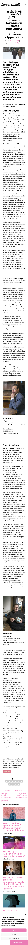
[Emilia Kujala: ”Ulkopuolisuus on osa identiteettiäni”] (14, 842)
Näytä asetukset (14, 938)
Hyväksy (14, 930)
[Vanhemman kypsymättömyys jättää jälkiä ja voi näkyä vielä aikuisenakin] (14, 901)
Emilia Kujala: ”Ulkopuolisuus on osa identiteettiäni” (14, 854)
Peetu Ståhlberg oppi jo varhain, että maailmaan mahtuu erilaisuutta (14, 827)
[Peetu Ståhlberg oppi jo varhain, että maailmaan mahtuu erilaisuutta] (14, 814)
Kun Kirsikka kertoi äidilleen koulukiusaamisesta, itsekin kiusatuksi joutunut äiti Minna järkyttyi (14, 883)
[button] (26, 914)
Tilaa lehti (6, 771)
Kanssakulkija (15, 43)
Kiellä (14, 934)
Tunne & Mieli (14, 41)
